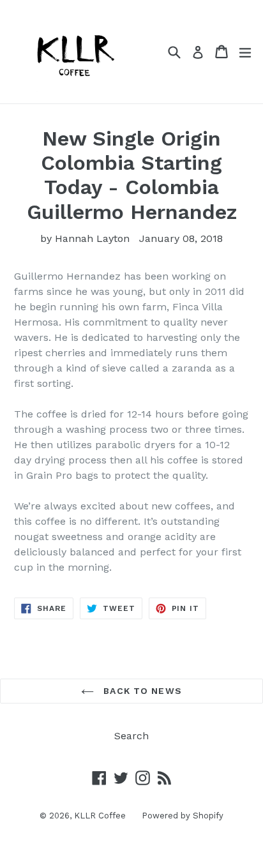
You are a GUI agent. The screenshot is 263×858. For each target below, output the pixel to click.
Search (131, 736)
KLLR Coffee (100, 815)
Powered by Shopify (182, 815)
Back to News (141, 691)
